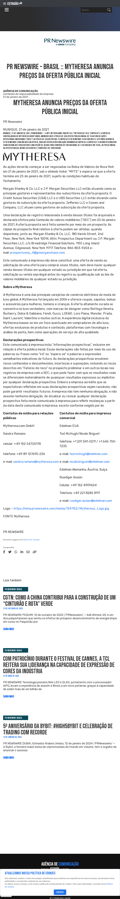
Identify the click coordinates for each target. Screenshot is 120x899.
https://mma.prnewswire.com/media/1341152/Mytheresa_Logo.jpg (61, 508)
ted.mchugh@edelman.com (89, 454)
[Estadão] (15, 3)
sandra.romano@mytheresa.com (36, 462)
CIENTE (60, 892)
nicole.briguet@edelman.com (90, 462)
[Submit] (109, 10)
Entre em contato (32, 540)
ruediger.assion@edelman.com (91, 501)
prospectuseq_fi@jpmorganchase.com (37, 252)
